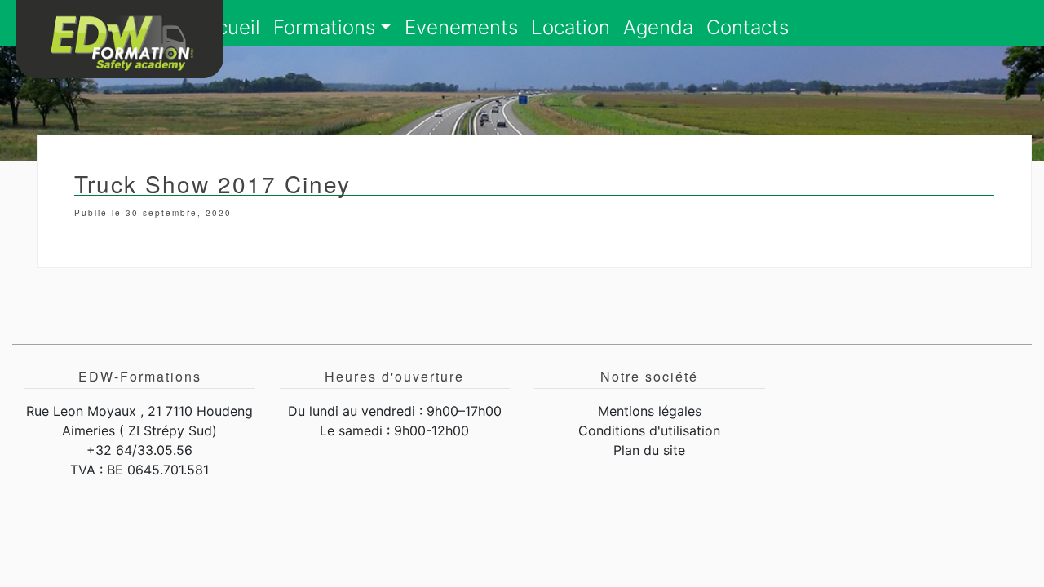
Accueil (226, 27)
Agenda (658, 27)
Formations (324, 27)
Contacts (747, 27)
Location (570, 27)
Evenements (461, 27)
